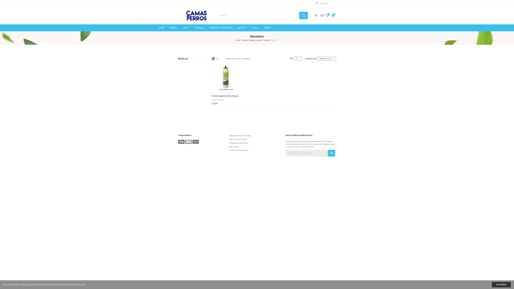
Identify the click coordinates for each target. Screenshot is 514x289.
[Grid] (213, 59)
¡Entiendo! (501, 285)
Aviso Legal (234, 147)
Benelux (183, 59)
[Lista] (217, 59)
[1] (331, 153)
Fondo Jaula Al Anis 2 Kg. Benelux (226, 96)
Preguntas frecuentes (238, 143)
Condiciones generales (238, 150)
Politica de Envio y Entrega (240, 135)
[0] (321, 15)
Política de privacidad (238, 139)
